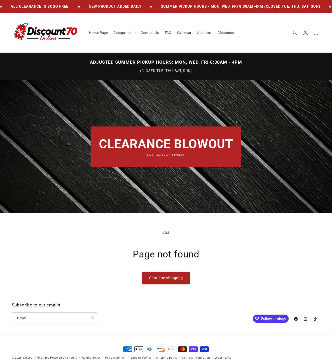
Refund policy (91, 357)
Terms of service (140, 357)
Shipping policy (166, 357)
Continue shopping (166, 278)
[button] (124, 33)
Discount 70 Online (36, 357)
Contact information (196, 357)
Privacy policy (114, 357)
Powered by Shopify (63, 357)
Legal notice (223, 357)
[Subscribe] (92, 318)
